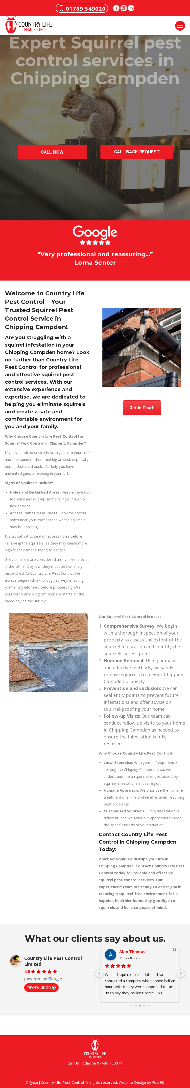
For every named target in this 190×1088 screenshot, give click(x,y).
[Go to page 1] (132, 1005)
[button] (3, 258)
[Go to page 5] (147, 1005)
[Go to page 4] (144, 1006)
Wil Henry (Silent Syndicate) (146, 951)
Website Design (132, 1082)
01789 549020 (86, 8)
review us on (39, 987)
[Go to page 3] (140, 1006)
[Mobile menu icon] (180, 26)
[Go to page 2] (136, 1006)
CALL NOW (52, 152)
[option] (95, 258)
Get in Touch (142, 407)
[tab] (83, 271)
